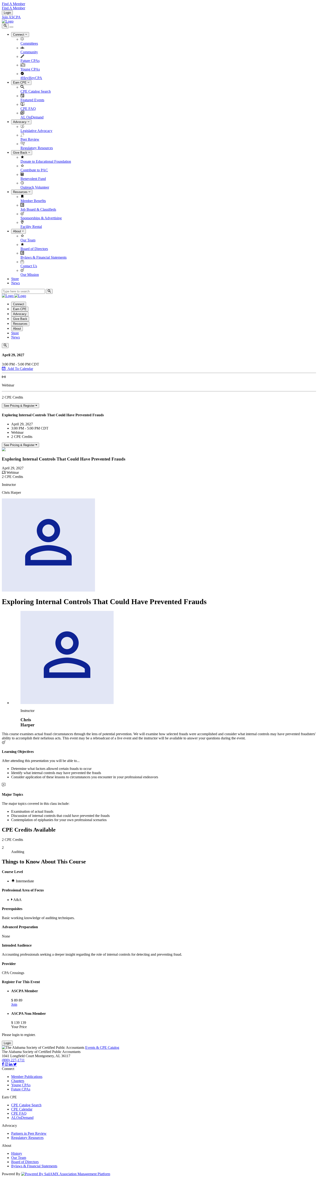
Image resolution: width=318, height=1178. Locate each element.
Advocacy (20, 122)
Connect (19, 34)
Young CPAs (30, 69)
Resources (20, 192)
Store (15, 279)
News (15, 283)
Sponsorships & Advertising (41, 218)
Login (7, 12)
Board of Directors (34, 249)
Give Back (20, 152)
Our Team (27, 240)
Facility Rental (31, 227)
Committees (29, 43)
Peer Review (29, 139)
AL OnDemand (32, 117)
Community (29, 52)
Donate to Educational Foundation (45, 161)
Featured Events (32, 100)
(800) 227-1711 (13, 1060)
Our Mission (29, 275)
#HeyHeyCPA (31, 78)
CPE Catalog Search (35, 91)
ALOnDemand (22, 1118)
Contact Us (28, 266)
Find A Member (13, 4)
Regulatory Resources (36, 148)
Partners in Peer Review (29, 1133)
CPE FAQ (28, 109)
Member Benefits (33, 201)
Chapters (17, 1081)
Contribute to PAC (34, 170)
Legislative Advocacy (36, 131)
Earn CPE (20, 82)
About (17, 231)
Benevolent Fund (33, 179)
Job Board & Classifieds (38, 209)
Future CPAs (30, 61)
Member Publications (26, 1077)
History (16, 1153)
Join (14, 1004)
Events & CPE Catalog (102, 1047)
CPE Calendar (21, 1109)
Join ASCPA (11, 17)
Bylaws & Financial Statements (43, 257)
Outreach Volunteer (34, 187)
